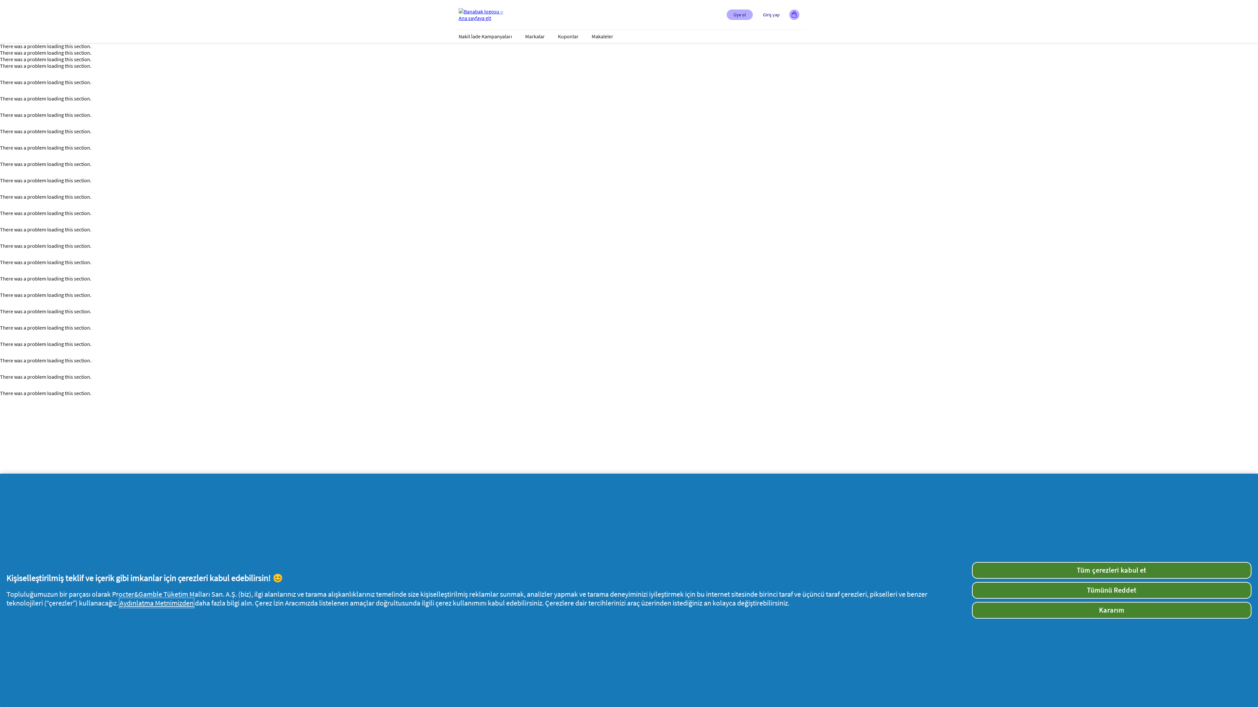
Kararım (1111, 610)
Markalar (535, 36)
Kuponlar (568, 36)
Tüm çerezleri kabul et (1111, 570)
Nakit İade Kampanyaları (485, 36)
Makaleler (602, 36)
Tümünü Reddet (1112, 590)
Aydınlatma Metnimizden (157, 602)
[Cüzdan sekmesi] (794, 14)
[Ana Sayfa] (485, 14)
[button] (740, 14)
